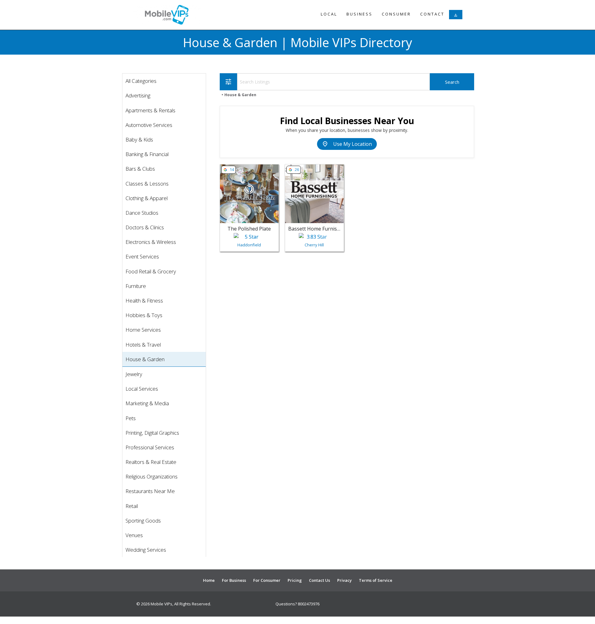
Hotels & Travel (143, 344)
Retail (132, 506)
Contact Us (319, 580)
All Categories (141, 80)
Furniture (136, 286)
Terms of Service (375, 580)
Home (209, 580)
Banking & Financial (147, 154)
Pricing (295, 580)
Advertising (138, 95)
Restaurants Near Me (150, 491)
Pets (131, 418)
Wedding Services (146, 549)
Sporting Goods (143, 520)
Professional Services (150, 447)
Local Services (142, 388)
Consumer (396, 14)
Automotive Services (149, 124)
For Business (234, 580)
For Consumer (266, 580)
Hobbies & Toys (144, 315)
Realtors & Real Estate (151, 461)
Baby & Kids (139, 139)
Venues (134, 535)
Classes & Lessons (147, 183)
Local (329, 14)
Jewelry (134, 374)
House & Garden (145, 359)
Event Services (142, 256)
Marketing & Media (147, 403)
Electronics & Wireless (151, 241)
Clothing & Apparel (147, 198)
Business (359, 14)
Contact (432, 14)
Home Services (143, 329)
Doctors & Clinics (145, 227)
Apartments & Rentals (150, 110)
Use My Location (347, 144)
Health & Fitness (144, 300)
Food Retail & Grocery (151, 271)
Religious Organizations (152, 476)
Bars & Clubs (140, 168)
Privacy (344, 580)
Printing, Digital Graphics (152, 432)
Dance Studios (142, 212)
